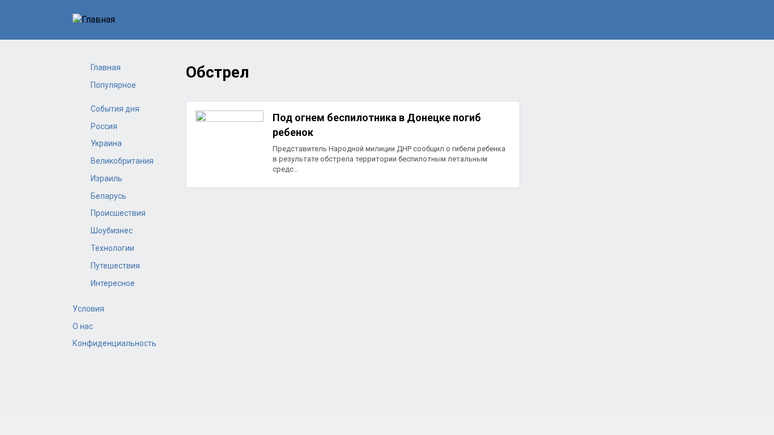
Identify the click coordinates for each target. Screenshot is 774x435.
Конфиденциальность (114, 343)
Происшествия (118, 213)
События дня (115, 108)
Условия (88, 308)
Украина (106, 143)
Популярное (113, 84)
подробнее (353, 144)
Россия (104, 126)
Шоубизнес (112, 230)
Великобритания (122, 160)
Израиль (106, 178)
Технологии (112, 248)
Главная (106, 67)
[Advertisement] (353, 276)
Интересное (113, 283)
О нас (83, 326)
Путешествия (115, 265)
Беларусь (108, 196)
